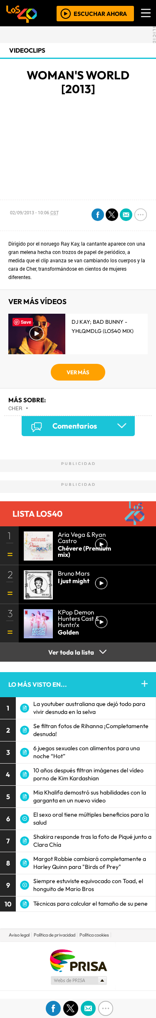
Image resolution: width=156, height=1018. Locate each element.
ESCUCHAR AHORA (100, 13)
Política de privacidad (54, 935)
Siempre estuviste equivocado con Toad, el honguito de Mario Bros (88, 885)
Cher (15, 408)
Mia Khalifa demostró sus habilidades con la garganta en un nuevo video (89, 796)
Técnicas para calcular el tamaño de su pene (90, 903)
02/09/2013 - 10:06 (34, 212)
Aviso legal (19, 935)
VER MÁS (78, 372)
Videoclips (27, 50)
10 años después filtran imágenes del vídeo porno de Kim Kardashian (88, 774)
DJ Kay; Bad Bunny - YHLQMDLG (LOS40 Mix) (103, 326)
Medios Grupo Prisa (78, 980)
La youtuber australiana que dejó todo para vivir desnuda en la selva (89, 708)
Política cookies (94, 935)
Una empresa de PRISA (78, 960)
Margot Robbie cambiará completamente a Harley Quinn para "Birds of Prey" (89, 863)
